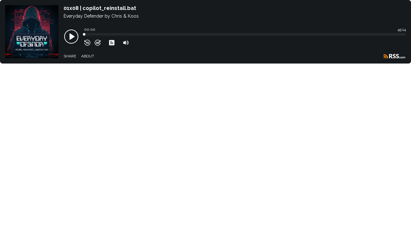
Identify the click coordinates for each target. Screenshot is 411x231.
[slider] (84, 34)
